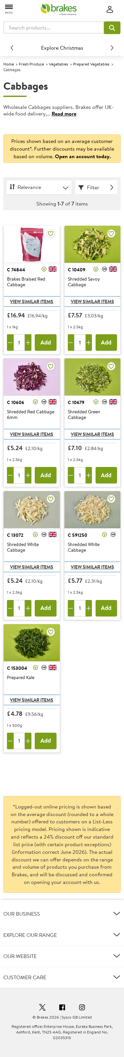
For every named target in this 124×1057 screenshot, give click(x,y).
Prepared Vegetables (91, 64)
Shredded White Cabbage (23, 547)
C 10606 (15, 402)
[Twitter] (42, 1008)
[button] (112, 28)
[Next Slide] (112, 47)
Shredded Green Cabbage (84, 415)
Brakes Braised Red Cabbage (26, 282)
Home (8, 64)
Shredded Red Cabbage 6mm (30, 415)
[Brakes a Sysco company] (59, 10)
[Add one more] (28, 342)
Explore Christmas (62, 47)
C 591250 (77, 535)
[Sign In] (110, 10)
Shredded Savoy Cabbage (84, 282)
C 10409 (76, 269)
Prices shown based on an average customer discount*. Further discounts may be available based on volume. (62, 148)
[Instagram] (82, 1008)
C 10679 (76, 402)
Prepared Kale (20, 678)
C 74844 (16, 269)
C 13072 (15, 535)
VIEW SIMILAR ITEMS (31, 301)
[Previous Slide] (12, 47)
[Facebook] (62, 1008)
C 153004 (17, 668)
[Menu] (9, 9)
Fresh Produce (31, 64)
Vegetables (58, 64)
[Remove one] (10, 342)
